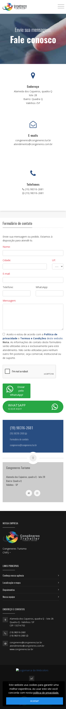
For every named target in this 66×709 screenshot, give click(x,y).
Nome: (6, 246)
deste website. (41, 338)
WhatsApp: (42, 287)
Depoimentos (9, 590)
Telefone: (8, 287)
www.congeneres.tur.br (21, 649)
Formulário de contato (19, 439)
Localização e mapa (11, 582)
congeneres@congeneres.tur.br (26, 642)
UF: (54, 260)
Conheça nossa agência (13, 575)
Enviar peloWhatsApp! (17, 390)
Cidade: (7, 260)
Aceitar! (34, 701)
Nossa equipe (9, 597)
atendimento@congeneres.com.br (27, 645)
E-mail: (6, 273)
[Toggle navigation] (61, 6)
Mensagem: (9, 300)
